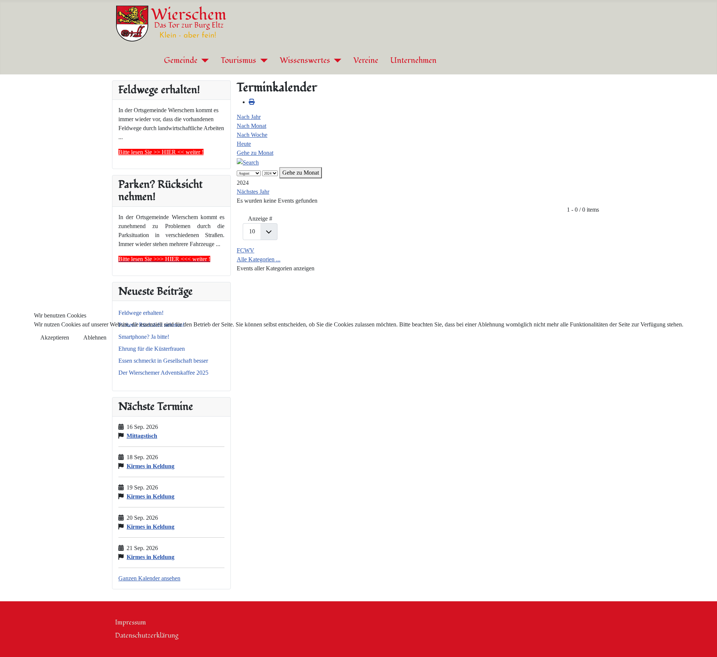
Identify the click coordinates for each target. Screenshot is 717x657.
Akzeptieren (54, 337)
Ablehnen (94, 337)
